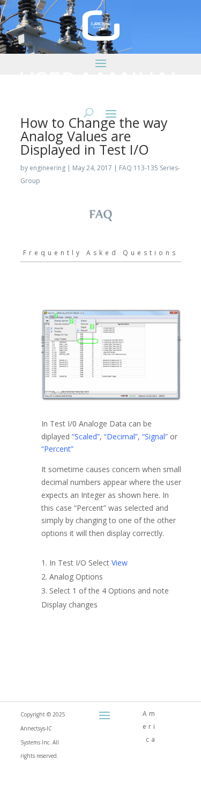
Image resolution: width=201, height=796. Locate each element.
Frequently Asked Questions (100, 252)
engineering (47, 167)
